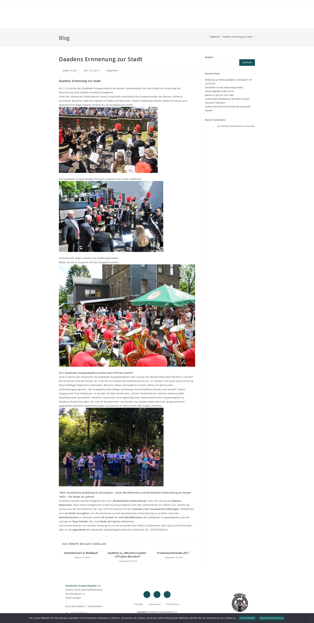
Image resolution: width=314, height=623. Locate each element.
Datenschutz (173, 604)
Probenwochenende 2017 (173, 553)
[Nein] (310, 618)
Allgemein (112, 70)
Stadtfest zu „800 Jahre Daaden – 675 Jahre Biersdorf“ (127, 554)
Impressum (155, 604)
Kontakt (138, 604)
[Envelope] (167, 594)
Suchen (209, 57)
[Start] (206, 36)
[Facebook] (146, 594)
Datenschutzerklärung (271, 618)
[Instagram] (157, 594)
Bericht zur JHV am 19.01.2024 (219, 95)
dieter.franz (70, 70)
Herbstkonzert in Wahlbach (81, 553)
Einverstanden (247, 618)
